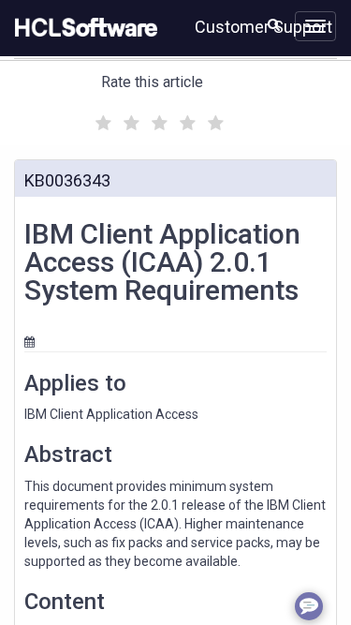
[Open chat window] (309, 606)
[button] (274, 24)
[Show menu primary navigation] (315, 26)
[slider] (157, 120)
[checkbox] (101, 118)
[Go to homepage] (82, 28)
